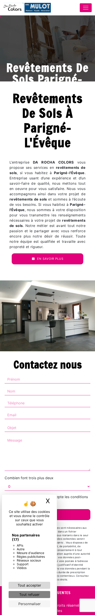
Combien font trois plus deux (29, 478)
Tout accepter (29, 585)
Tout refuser (29, 594)
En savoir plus (49, 258)
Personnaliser (29, 604)
